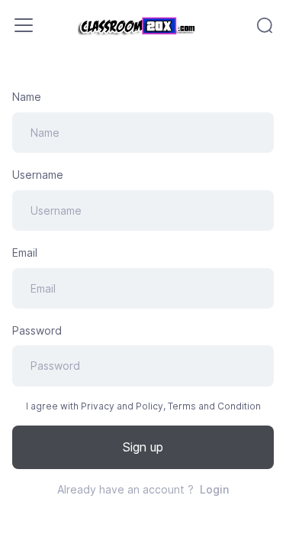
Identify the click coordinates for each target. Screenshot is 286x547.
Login (214, 489)
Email (24, 252)
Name (26, 96)
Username (37, 174)
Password (37, 330)
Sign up (143, 447)
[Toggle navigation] (23, 25)
